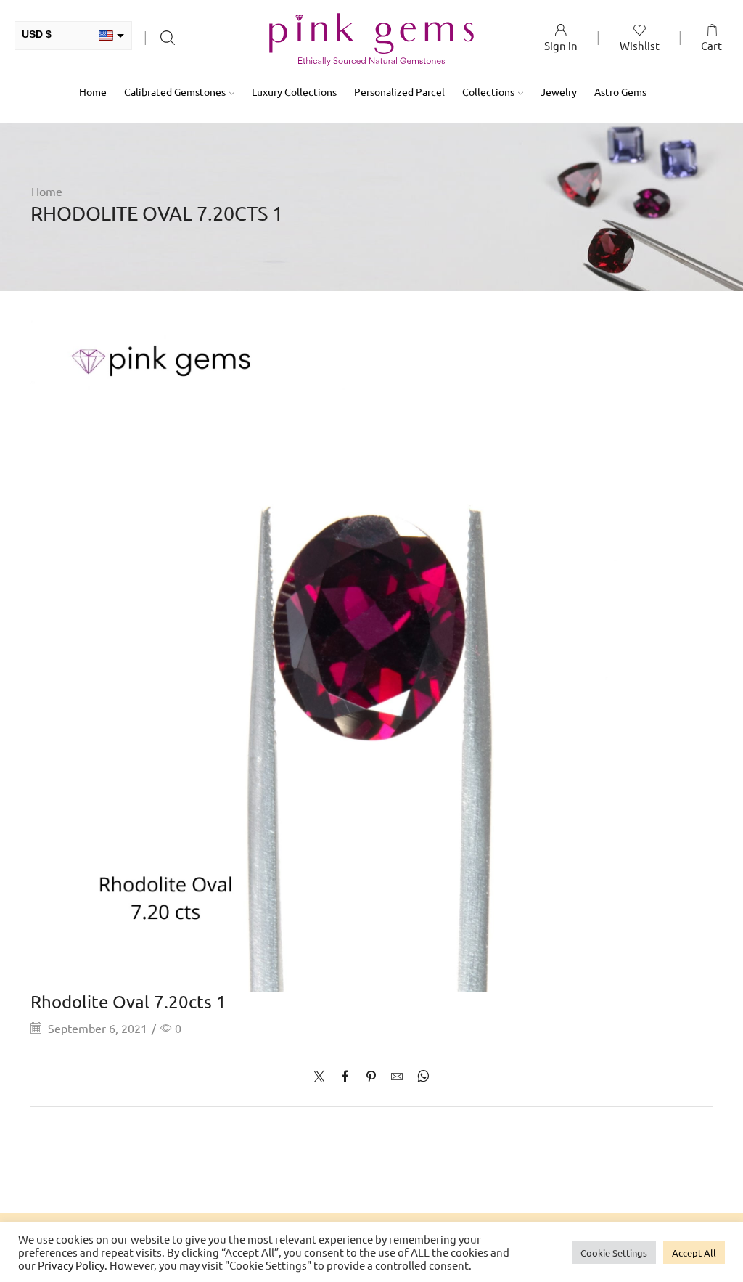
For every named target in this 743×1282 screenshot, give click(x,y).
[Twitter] (322, 1076)
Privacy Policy (71, 1265)
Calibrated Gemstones (175, 91)
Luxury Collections (294, 91)
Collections (488, 91)
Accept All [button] (694, 1252)
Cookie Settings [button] (613, 1252)
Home (93, 91)
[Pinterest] (371, 1076)
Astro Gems (620, 91)
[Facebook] (345, 1076)
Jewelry (559, 91)
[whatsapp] (420, 1076)
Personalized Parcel (399, 91)
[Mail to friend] (397, 1076)
